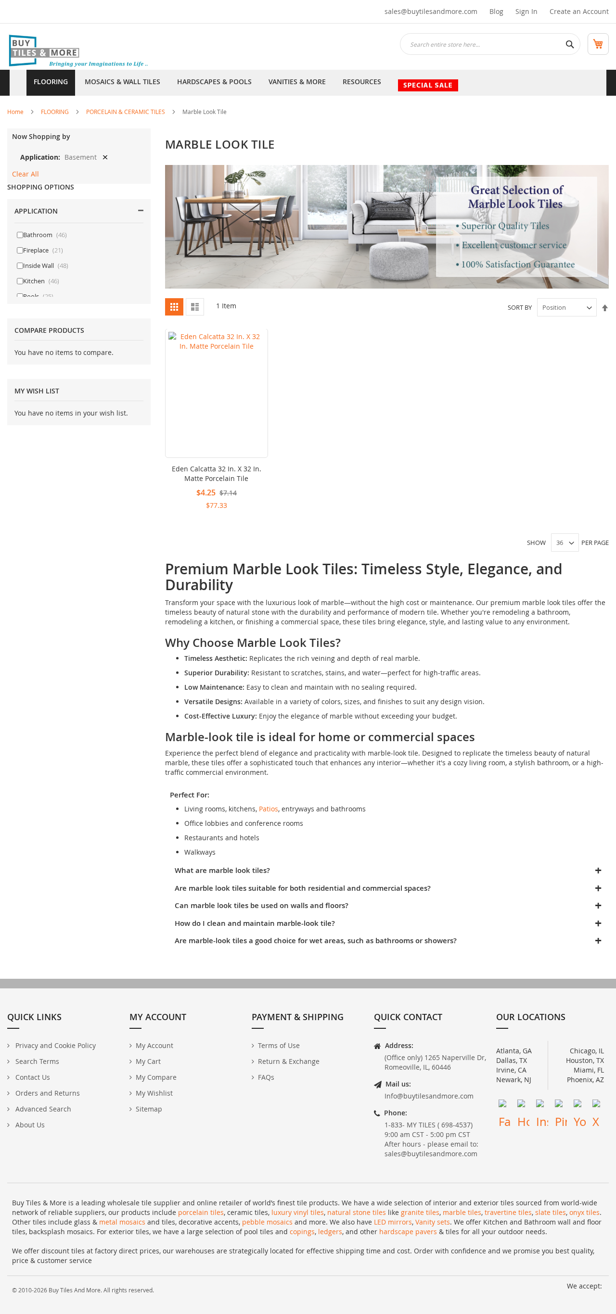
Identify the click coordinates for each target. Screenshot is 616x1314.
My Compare (156, 1077)
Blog (496, 11)
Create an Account (579, 11)
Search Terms (36, 1061)
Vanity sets (432, 1221)
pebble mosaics (267, 1221)
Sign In (526, 11)
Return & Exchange (289, 1061)
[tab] (387, 871)
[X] (598, 1105)
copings (302, 1231)
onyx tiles (584, 1212)
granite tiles (420, 1212)
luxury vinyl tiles (297, 1212)
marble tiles (462, 1212)
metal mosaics (122, 1221)
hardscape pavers (408, 1231)
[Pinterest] (561, 1105)
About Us (29, 1124)
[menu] (308, 83)
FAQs (266, 1077)
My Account (154, 1045)
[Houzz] (523, 1105)
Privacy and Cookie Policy (54, 1045)
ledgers (330, 1231)
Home (15, 111)
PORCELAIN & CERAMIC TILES (125, 111)
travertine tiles (508, 1212)
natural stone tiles (356, 1212)
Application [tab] (36, 210)
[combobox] (490, 44)
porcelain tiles (201, 1212)
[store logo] (79, 51)
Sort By (520, 307)
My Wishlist (154, 1093)
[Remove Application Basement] (105, 157)
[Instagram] (542, 1105)
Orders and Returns (46, 1093)
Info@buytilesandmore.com (429, 1095)
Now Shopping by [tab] (41, 136)
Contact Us (31, 1077)
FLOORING (55, 111)
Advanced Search (42, 1108)
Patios (268, 808)
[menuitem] (50, 83)
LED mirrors (393, 1221)
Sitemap (149, 1108)
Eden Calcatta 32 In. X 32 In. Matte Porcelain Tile (216, 473)
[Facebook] (505, 1105)
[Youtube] (580, 1105)
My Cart (148, 1061)
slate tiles (550, 1212)
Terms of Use (279, 1045)
